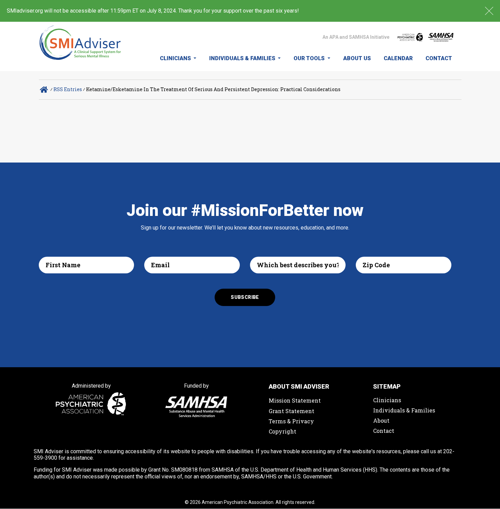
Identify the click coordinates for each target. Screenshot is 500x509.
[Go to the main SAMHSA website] (441, 37)
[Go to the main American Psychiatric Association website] (410, 37)
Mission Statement (295, 400)
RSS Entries (67, 89)
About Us (357, 58)
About (381, 420)
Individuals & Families (243, 58)
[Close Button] (489, 11)
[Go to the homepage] (80, 46)
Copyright (282, 431)
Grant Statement (291, 410)
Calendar (398, 58)
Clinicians (176, 58)
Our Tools (310, 58)
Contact (439, 58)
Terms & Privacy (291, 421)
